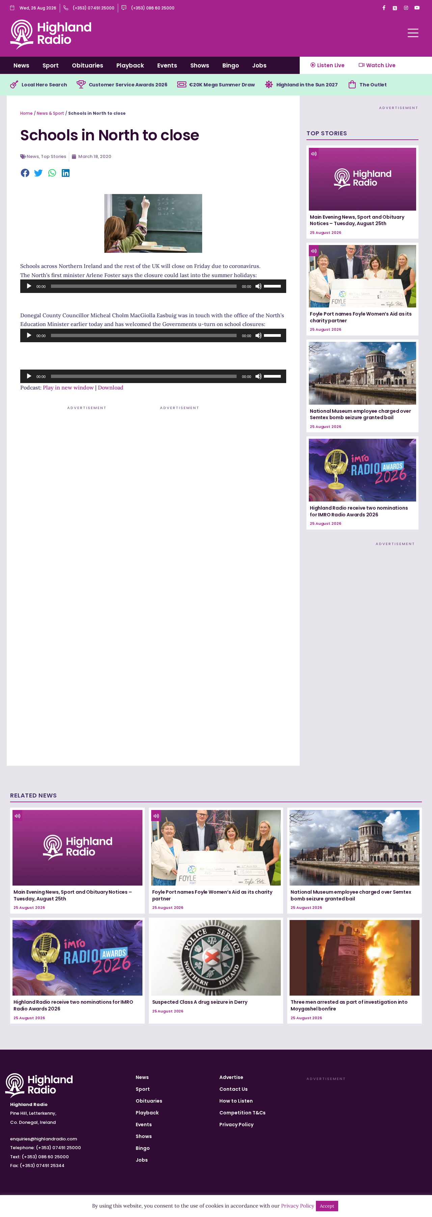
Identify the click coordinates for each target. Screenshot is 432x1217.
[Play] (29, 286)
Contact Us (233, 1089)
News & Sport (50, 113)
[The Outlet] (352, 85)
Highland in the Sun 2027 (307, 84)
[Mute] (258, 286)
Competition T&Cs (242, 1112)
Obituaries (87, 65)
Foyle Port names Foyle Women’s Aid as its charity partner (361, 317)
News (21, 65)
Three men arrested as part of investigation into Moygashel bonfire (349, 1005)
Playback (130, 65)
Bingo (230, 65)
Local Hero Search (44, 84)
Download (111, 387)
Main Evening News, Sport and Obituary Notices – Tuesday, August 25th (357, 220)
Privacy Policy (236, 1124)
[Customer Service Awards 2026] (81, 85)
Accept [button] (327, 1206)
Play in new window (68, 387)
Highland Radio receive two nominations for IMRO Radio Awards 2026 (359, 511)
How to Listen (236, 1101)
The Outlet (373, 84)
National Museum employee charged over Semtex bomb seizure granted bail (360, 414)
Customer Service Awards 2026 (128, 84)
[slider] (273, 285)
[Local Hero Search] (14, 85)
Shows (199, 65)
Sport (51, 65)
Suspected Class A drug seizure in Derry (199, 1002)
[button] (25, 173)
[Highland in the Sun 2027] (269, 85)
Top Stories (53, 156)
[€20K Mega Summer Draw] (182, 85)
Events (167, 65)
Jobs (259, 65)
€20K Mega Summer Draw (222, 84)
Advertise (231, 1077)
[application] (153, 286)
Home (26, 113)
